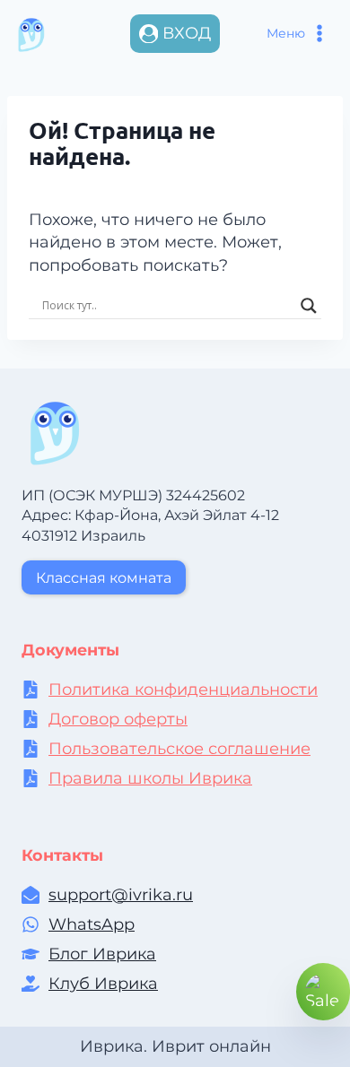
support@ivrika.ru (120, 895)
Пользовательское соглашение (179, 749)
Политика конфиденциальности (183, 689)
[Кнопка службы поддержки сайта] (323, 991)
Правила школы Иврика (150, 778)
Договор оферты (118, 719)
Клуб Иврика (103, 983)
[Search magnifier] (308, 305)
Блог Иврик (97, 954)
